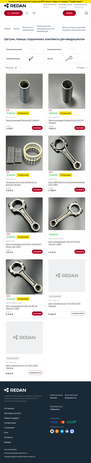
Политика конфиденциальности (15, 453)
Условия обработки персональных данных (19, 456)
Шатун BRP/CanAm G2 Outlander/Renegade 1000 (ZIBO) (66, 183)
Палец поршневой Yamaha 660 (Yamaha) (22, 120)
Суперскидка (10, 422)
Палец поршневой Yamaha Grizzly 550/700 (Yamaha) (66, 121)
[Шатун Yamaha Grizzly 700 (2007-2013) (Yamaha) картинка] (66, 275)
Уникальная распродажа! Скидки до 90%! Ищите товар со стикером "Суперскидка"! (45, 1)
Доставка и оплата (12, 413)
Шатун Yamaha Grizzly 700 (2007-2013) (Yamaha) (64, 304)
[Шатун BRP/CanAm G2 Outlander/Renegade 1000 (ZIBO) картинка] (66, 153)
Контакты (8, 437)
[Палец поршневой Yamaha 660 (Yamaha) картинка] (24, 91)
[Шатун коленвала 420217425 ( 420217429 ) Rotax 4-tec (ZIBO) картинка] (24, 215)
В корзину (37, 128)
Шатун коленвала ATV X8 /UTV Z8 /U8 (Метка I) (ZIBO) (64, 242)
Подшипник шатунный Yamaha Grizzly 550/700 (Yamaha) (21, 183)
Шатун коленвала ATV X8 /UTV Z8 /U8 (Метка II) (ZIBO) (21, 307)
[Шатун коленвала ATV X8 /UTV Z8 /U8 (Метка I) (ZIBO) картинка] (66, 213)
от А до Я (80, 67)
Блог (6, 432)
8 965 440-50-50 (49, 4)
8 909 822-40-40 (65, 4)
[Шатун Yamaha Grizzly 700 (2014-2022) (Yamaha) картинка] (24, 337)
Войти (69, 13)
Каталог (15, 13)
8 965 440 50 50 (56, 395)
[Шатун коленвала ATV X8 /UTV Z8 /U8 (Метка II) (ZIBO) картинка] (24, 277)
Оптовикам (9, 408)
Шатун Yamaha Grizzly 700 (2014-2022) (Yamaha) (22, 366)
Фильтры (9, 67)
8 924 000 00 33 (80, 4)
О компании (9, 427)
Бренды (7, 442)
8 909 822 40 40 (56, 406)
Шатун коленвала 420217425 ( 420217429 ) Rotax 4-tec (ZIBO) (24, 245)
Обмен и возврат (11, 418)
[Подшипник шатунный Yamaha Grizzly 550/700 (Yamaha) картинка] (24, 153)
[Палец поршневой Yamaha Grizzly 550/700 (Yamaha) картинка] (66, 91)
